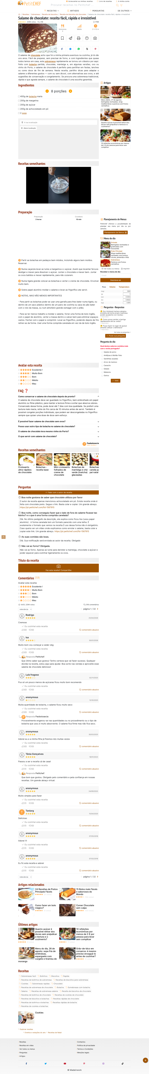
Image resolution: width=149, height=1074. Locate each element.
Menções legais (83, 1053)
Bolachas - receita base (42, 468)
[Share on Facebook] (62, 49)
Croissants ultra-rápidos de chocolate (25, 469)
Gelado (106, 369)
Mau (34, 383)
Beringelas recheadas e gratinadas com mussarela (120, 247)
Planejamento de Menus (114, 232)
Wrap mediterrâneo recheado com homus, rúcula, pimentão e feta (120, 255)
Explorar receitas (26, 1029)
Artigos (74, 11)
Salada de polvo (110, 352)
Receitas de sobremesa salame (45, 991)
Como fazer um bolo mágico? (45, 906)
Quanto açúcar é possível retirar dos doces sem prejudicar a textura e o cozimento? (46, 934)
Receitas (52, 11)
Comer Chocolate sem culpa (85, 906)
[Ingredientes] (4, 537)
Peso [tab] (104, 287)
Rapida (66, 976)
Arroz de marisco (110, 362)
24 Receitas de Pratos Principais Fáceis (46, 890)
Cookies (24, 984)
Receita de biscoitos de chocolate (76, 991)
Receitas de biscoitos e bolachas (35, 999)
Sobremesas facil (28, 976)
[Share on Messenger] (70, 49)
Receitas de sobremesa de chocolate (37, 987)
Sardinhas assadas (111, 359)
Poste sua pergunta (116, 336)
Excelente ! (37, 370)
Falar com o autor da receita (59, 492)
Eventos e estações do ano (35, 1032)
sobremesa (50, 61)
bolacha (33, 64)
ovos (24, 113)
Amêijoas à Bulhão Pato (113, 355)
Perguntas (98, 11)
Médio (35, 380)
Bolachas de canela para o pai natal (96, 469)
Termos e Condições (85, 1049)
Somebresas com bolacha (79, 987)
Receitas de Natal (55, 1032)
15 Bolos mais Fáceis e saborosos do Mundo (86, 892)
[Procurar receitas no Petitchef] (117, 5)
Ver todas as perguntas (121, 332)
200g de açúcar (27, 105)
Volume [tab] (112, 287)
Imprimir (126, 269)
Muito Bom (37, 373)
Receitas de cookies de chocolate (69, 995)
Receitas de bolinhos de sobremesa (36, 980)
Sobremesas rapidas (41, 984)
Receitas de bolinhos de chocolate (36, 995)
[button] (21, 38)
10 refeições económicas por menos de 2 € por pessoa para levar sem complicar (85, 934)
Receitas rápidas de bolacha (65, 1002)
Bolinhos (43, 976)
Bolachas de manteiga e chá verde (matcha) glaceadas (79, 471)
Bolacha (60, 987)
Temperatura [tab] (124, 287)
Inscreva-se (115, 280)
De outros (123, 11)
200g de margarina (29, 100)
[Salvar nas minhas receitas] (62, 38)
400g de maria (31, 96)
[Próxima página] (97, 609)
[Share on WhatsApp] (78, 49)
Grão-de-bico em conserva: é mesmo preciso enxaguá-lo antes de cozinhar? (86, 952)
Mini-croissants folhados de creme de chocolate (62, 471)
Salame (24, 991)
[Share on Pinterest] (95, 49)
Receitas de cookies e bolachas (34, 1006)
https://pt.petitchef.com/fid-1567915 (37, 507)
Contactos (81, 1042)
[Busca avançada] (121, 5)
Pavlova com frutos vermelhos (118, 263)
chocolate (35, 55)
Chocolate (58, 984)
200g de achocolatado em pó (34, 109)
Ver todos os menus (111, 269)
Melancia (107, 372)
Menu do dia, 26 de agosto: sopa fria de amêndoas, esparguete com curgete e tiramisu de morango (37, 955)
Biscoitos (55, 976)
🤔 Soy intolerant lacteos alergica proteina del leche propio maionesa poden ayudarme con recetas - (114, 313)
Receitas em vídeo (26, 1045)
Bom (34, 377)
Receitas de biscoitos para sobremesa (72, 980)
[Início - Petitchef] (19, 14)
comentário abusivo (90, 630)
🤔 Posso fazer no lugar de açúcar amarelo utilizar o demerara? (113, 327)
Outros (106, 375)
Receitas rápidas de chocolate (66, 999)
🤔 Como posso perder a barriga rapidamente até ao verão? (113, 320)
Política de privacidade (86, 1045)
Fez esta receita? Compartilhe (58, 570)
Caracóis (107, 365)
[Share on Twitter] (87, 49)
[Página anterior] (81, 609)
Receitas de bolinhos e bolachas (35, 1002)
